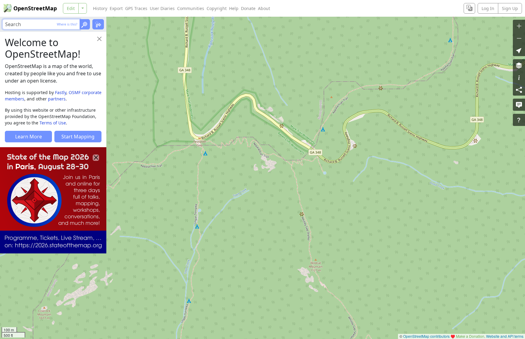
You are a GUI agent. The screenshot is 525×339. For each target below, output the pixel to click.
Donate (248, 8)
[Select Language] (469, 8)
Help (233, 8)
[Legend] (519, 77)
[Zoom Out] (519, 38)
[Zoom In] (519, 26)
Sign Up (510, 8)
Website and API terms (504, 336)
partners (57, 99)
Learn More (28, 136)
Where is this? (67, 24)
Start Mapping (77, 136)
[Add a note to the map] (519, 105)
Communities (190, 8)
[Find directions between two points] (98, 24)
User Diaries (162, 8)
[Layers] (519, 65)
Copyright (217, 8)
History (100, 8)
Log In (488, 8)
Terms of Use (52, 123)
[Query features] (519, 120)
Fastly (60, 92)
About (264, 8)
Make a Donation (470, 336)
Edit (71, 8)
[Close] (99, 38)
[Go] (85, 24)
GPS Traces (136, 8)
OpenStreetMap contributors (426, 336)
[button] (519, 50)
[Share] (519, 89)
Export (116, 8)
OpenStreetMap (35, 8)
